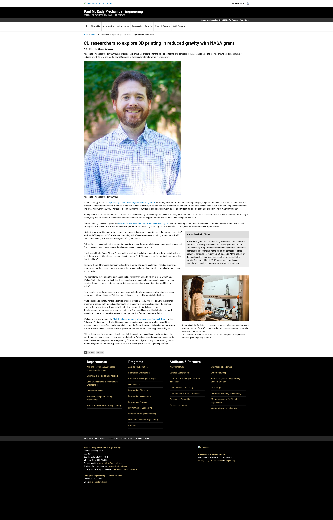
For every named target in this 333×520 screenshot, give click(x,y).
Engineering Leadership (221, 367)
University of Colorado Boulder (212, 454)
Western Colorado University (224, 408)
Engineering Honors (178, 405)
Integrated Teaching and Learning (226, 393)
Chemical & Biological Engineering (102, 376)
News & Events (162, 26)
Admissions (123, 26)
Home (86, 34)
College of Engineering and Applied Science (104, 15)
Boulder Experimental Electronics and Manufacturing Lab (143, 223)
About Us (95, 26)
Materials (100, 352)
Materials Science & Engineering (143, 419)
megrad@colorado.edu (117, 466)
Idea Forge (216, 387)
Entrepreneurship (218, 373)
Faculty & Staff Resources (94, 438)
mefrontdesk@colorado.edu (111, 463)
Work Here (244, 20)
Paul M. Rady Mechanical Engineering (113, 11)
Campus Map (229, 461)
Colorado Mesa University (181, 387)
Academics (108, 26)
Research (137, 26)
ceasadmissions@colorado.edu (126, 469)
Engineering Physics (137, 402)
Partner (235, 20)
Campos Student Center (180, 373)
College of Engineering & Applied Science (103, 476)
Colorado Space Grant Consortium (185, 393)
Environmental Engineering (140, 408)
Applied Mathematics (138, 367)
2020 (93, 34)
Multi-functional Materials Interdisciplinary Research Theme (140, 319)
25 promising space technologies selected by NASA (131, 202)
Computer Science (95, 390)
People (148, 26)
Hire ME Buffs (225, 20)
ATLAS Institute (177, 367)
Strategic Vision (142, 438)
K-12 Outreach (180, 26)
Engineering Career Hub (180, 399)
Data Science (134, 384)
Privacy (201, 461)
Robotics (132, 425)
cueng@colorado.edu (98, 482)
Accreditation (126, 438)
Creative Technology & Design (142, 378)
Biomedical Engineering (139, 373)
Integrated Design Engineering (142, 413)
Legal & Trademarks (214, 461)
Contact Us (113, 438)
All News (91, 352)
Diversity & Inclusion (209, 20)
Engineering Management (139, 396)
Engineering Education (138, 390)
